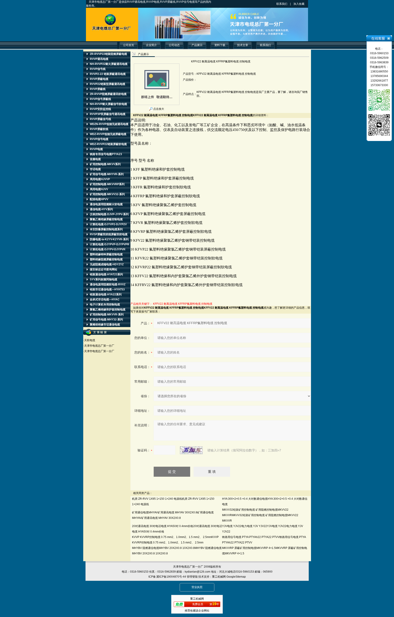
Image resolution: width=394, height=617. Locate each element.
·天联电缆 (89, 340)
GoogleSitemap (236, 576)
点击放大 (158, 108)
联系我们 (281, 3)
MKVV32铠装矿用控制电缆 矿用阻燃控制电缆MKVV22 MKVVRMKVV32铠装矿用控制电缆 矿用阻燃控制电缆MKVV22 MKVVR (260, 515)
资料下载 (219, 45)
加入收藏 (303, 3)
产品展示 (197, 45)
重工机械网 (219, 576)
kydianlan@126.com (197, 571)
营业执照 (197, 587)
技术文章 (242, 45)
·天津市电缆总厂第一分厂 (98, 345)
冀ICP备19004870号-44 (171, 576)
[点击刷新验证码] (191, 450)
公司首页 (128, 45)
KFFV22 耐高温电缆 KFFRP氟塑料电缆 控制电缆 (182, 303)
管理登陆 (192, 576)
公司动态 (174, 45)
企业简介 (151, 45)
